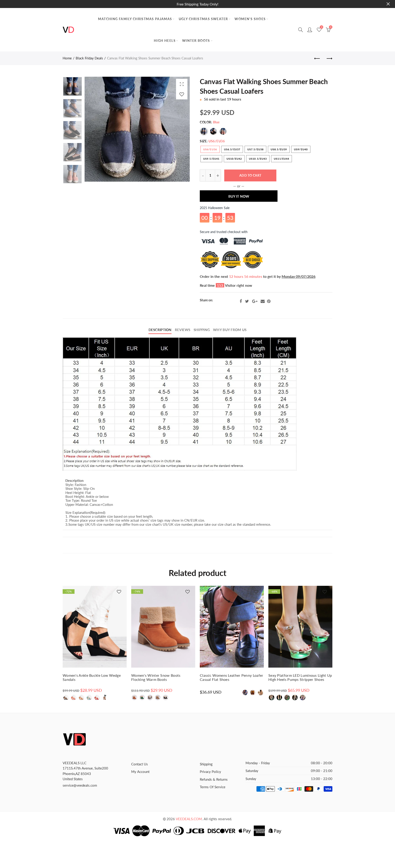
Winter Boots (196, 40)
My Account (140, 772)
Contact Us (139, 764)
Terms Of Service (212, 787)
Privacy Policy (210, 772)
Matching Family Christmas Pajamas (135, 19)
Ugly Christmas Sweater (203, 19)
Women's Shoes (250, 19)
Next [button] (177, 129)
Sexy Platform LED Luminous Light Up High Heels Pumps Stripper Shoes (300, 677)
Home (67, 58)
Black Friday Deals (89, 58)
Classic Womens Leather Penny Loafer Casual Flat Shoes (231, 677)
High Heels (165, 40)
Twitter (247, 301)
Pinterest (268, 301)
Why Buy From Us (229, 330)
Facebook (241, 301)
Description (160, 330)
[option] (137, 129)
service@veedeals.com (80, 785)
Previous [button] (96, 129)
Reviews (182, 330)
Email (263, 301)
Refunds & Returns (214, 779)
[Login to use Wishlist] (181, 94)
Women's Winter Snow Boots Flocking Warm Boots (156, 677)
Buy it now (238, 196)
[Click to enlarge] (181, 84)
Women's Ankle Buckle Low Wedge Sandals (92, 677)
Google (254, 301)
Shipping (202, 330)
